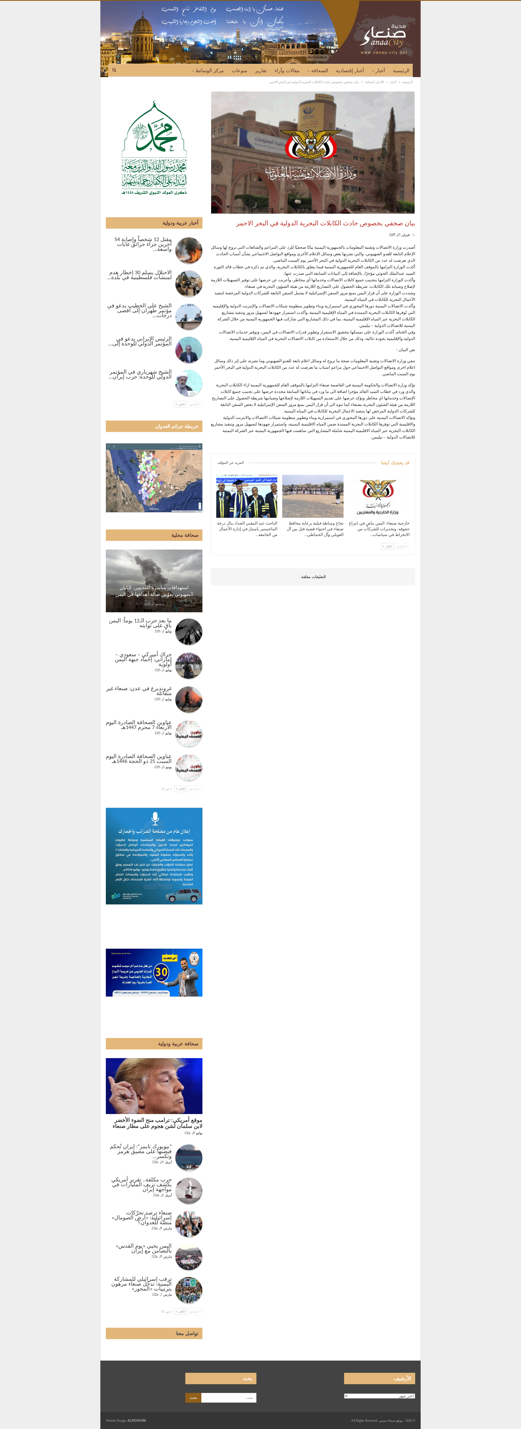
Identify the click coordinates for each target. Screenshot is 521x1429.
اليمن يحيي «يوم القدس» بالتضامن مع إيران (144, 1249)
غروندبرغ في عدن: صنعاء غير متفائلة (139, 691)
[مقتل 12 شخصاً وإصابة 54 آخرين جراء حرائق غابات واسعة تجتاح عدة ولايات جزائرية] (188, 250)
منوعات (239, 70)
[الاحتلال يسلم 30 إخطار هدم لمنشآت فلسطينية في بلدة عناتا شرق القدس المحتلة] (188, 284)
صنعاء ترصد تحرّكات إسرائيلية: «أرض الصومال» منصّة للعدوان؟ (142, 1218)
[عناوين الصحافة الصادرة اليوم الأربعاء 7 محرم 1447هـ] (188, 733)
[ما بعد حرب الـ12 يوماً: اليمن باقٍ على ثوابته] (188, 632)
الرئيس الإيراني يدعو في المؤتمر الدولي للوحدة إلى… (140, 341)
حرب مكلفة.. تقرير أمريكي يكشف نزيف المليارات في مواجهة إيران (141, 1185)
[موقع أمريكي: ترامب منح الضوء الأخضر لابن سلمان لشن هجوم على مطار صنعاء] (154, 1086)
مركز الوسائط (209, 70)
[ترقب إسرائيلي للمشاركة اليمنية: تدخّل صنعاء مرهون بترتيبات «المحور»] (188, 1290)
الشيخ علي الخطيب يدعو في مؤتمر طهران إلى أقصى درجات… (139, 310)
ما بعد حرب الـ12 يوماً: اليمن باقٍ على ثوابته (140, 623)
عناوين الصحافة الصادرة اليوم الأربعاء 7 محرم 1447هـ (139, 725)
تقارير (261, 70)
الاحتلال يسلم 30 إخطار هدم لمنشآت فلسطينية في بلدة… (139, 275)
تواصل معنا (187, 1333)
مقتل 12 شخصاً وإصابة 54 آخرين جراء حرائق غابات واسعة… (143, 244)
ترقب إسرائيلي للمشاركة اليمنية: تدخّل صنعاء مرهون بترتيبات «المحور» (141, 1284)
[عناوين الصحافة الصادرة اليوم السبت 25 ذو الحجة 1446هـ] (188, 767)
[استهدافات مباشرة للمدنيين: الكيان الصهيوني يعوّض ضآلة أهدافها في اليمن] (154, 581)
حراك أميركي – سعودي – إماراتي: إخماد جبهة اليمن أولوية (143, 659)
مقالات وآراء (287, 70)
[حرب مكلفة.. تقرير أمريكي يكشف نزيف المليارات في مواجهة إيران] (188, 1191)
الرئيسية (401, 70)
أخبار (380, 70)
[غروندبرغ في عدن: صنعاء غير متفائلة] (188, 700)
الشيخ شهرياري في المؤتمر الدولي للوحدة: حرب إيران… (140, 375)
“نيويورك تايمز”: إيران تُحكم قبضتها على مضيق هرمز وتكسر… (141, 1151)
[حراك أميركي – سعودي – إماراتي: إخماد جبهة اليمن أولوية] (188, 666)
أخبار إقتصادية (350, 70)
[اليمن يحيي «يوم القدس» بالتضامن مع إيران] (188, 1257)
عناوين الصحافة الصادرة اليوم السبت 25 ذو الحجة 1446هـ (139, 759)
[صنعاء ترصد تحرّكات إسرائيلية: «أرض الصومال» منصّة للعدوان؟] (188, 1224)
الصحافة (319, 70)
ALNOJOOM (136, 1420)
